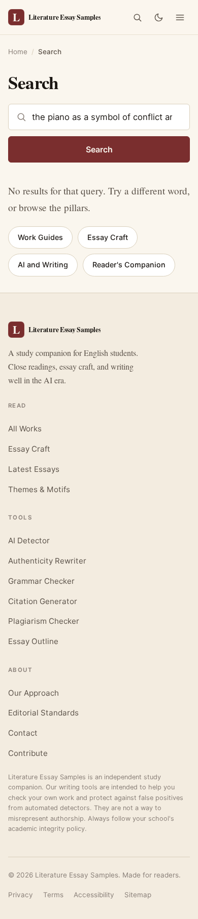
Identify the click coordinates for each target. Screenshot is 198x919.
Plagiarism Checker (43, 621)
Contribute (28, 753)
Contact (23, 733)
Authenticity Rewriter (47, 561)
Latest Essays (33, 469)
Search (99, 149)
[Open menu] (180, 17)
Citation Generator (42, 601)
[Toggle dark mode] (158, 17)
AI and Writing (43, 264)
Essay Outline (33, 641)
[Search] (137, 17)
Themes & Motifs (39, 489)
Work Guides (40, 237)
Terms (53, 895)
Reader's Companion (129, 264)
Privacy (20, 895)
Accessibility (94, 895)
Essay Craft (107, 237)
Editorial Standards (43, 712)
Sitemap (137, 895)
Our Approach (33, 693)
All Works (25, 428)
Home (17, 52)
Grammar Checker (41, 581)
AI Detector (29, 540)
